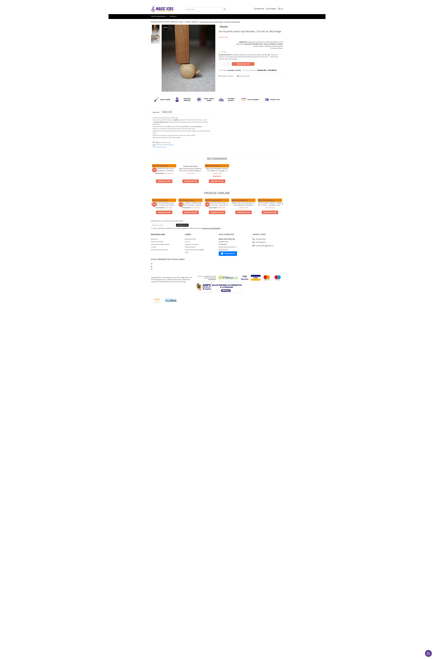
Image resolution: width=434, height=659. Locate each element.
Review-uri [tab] (167, 112)
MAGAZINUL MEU (158, 234)
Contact (173, 16)
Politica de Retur (190, 247)
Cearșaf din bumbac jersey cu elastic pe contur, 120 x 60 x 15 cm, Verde (217, 204)
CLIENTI (188, 234)
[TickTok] (151, 266)
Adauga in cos (243, 64)
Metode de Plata (190, 239)
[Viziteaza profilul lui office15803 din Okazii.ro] (157, 300)
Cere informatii (244, 76)
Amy (217, 201)
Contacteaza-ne (229, 253)
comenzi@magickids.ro (264, 245)
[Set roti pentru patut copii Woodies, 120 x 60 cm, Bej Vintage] (188, 58)
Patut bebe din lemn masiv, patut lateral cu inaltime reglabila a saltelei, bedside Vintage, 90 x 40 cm (164, 169)
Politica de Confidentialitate (211, 228)
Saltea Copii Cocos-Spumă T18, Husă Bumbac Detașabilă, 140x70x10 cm (243, 204)
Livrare (187, 242)
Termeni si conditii (157, 242)
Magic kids (269, 201)
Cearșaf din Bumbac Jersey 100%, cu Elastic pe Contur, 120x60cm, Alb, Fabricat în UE (164, 204)
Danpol (164, 201)
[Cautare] (225, 9)
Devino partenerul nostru (159, 250)
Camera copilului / (192, 22)
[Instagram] (151, 269)
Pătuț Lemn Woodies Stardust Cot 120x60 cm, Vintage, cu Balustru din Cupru (217, 169)
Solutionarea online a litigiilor (194, 250)
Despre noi (154, 239)
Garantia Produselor (191, 244)
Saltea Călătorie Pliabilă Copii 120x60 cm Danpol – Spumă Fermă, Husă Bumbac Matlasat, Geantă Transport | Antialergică (190, 204)
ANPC (187, 252)
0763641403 (260, 239)
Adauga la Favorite (226, 76)
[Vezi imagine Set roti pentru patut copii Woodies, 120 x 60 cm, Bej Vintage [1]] (155, 39)
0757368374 (260, 242)
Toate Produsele (158, 16)
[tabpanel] (188, 58)
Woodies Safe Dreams (164, 166)
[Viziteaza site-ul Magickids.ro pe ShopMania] (171, 300)
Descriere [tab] (156, 112)
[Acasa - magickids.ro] (162, 9)
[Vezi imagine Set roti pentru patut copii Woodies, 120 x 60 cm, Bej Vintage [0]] (155, 29)
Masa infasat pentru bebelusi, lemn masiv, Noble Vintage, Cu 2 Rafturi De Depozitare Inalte (190, 169)
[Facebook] (151, 264)
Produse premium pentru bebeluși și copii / (167, 22)
